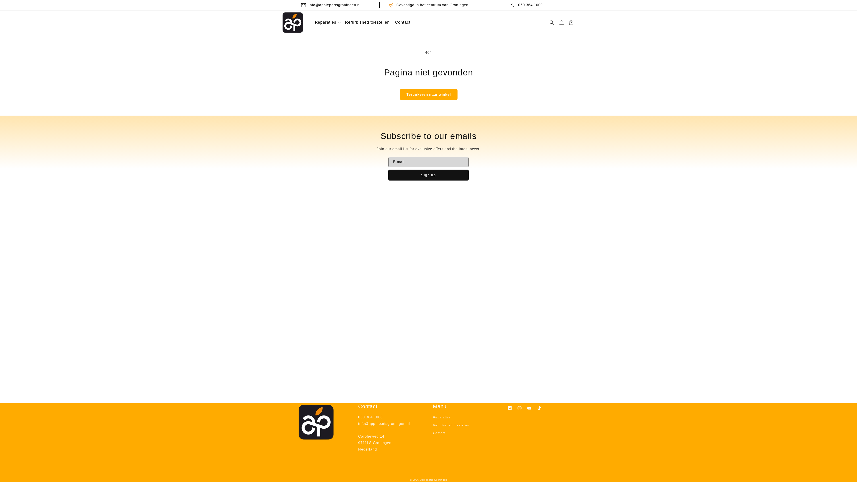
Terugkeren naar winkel (428, 94)
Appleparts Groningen (433, 479)
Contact (439, 433)
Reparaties (442, 417)
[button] (327, 22)
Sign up (428, 175)
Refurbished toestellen (451, 425)
